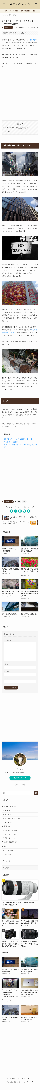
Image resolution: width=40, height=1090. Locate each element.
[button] (11, 511)
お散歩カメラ (8, 27)
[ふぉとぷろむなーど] (20, 4)
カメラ (8, 814)
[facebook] (16, 784)
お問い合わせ (15, 1078)
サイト (6, 678)
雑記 (7, 846)
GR (19, 501)
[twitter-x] (20, 784)
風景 (24, 501)
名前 (6, 664)
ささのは (33, 40)
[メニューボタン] (4, 4)
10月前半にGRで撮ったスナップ (16, 128)
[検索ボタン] (36, 4)
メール (6, 671)
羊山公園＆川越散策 (11, 442)
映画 (8, 854)
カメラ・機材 (10, 806)
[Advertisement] (20, 94)
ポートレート (10, 834)
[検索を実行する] (36, 793)
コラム (9, 850)
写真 (7, 826)
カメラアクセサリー (12, 818)
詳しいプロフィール (20, 778)
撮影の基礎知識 (10, 842)
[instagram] (23, 784)
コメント (7, 640)
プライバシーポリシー (27, 1078)
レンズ (8, 822)
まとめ (7, 131)
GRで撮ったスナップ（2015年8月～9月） (18, 439)
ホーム (9, 1078)
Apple (8, 810)
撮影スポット (10, 838)
